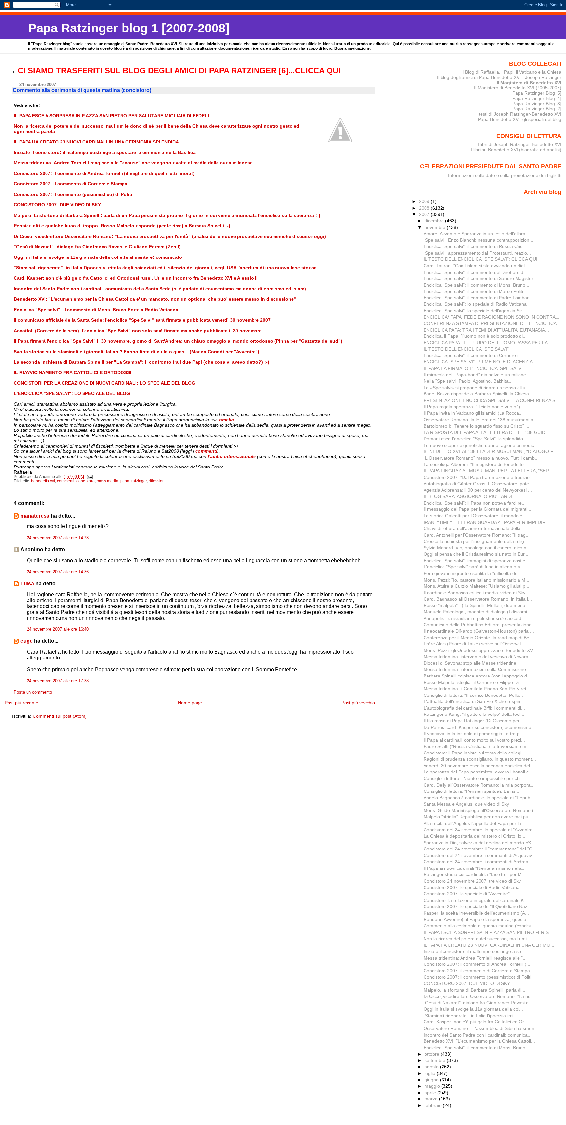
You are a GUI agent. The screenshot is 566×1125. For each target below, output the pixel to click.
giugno (432, 1079)
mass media (107, 481)
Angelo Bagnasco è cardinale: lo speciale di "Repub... (479, 797)
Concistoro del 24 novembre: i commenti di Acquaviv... (480, 855)
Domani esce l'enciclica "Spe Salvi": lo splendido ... (476, 438)
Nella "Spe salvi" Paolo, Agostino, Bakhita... (468, 381)
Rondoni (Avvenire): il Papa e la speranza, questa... (477, 919)
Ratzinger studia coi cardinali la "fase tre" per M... (475, 874)
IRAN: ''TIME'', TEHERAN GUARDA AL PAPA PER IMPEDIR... (487, 522)
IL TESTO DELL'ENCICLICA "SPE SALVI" (466, 349)
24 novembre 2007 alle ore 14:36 (58, 572)
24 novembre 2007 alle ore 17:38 (58, 681)
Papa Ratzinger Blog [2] (536, 108)
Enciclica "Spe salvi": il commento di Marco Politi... (475, 291)
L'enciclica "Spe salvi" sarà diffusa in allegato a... (474, 566)
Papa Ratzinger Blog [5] (536, 93)
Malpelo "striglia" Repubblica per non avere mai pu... (478, 816)
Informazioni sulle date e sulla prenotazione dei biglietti (504, 175)
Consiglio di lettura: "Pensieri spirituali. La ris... (471, 791)
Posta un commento (33, 692)
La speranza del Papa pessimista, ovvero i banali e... (478, 771)
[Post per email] (89, 477)
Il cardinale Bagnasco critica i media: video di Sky (474, 592)
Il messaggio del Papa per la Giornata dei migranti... (477, 509)
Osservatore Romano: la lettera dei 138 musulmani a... (480, 419)
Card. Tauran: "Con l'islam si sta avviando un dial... (476, 265)
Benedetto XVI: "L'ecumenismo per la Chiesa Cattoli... (479, 1041)
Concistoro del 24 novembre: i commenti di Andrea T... (480, 861)
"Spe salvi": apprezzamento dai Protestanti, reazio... (477, 253)
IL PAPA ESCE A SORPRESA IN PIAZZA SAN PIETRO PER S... (488, 932)
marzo (431, 1098)
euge (26, 641)
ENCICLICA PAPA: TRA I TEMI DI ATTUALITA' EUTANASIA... (486, 330)
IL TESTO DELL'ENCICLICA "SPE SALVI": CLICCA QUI (480, 259)
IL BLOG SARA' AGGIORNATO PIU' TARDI (468, 496)
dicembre (434, 220)
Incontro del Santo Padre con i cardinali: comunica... (478, 1035)
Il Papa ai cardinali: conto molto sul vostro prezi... (474, 740)
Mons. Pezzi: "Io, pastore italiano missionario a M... (476, 579)
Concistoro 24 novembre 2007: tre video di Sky (472, 881)
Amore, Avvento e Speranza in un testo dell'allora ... (477, 233)
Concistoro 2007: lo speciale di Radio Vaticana (471, 887)
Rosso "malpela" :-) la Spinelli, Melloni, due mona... (476, 605)
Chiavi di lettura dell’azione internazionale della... (474, 528)
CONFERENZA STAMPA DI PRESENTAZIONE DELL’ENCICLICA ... (492, 323)
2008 (425, 208)
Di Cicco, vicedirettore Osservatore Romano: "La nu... (479, 996)
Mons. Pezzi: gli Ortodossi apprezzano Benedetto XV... (480, 650)
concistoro (85, 481)
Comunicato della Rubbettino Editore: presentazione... (480, 624)
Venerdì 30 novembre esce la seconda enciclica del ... (479, 765)
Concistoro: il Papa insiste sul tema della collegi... (474, 752)
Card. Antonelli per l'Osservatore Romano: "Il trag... (477, 535)
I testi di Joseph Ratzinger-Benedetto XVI (518, 114)
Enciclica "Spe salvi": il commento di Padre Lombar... (478, 297)
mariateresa (34, 516)
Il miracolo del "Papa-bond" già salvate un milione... (477, 374)
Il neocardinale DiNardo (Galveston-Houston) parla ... (479, 631)
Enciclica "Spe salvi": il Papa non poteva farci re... (475, 502)
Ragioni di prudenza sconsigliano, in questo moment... (480, 759)
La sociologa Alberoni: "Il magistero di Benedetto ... (476, 464)
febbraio (433, 1105)
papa (124, 481)
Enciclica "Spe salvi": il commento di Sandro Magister (478, 278)
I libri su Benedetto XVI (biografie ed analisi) (516, 149)
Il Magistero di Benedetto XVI (529, 82)
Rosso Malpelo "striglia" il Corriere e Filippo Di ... (474, 682)
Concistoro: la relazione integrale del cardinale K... (476, 900)
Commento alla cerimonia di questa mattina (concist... (479, 925)
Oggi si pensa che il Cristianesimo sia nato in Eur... (476, 554)
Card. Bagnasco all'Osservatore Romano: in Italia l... (478, 598)
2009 (425, 201)
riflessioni (157, 481)
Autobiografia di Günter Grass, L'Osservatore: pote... (478, 483)
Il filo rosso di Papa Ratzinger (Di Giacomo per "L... (476, 720)
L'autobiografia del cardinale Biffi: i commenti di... (474, 708)
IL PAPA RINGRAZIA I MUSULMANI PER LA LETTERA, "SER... (488, 470)
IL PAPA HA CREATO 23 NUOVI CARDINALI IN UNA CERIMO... (489, 945)
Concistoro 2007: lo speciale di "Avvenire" (467, 893)
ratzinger (139, 481)
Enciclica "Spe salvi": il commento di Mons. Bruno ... (477, 285)
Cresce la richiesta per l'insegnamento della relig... (476, 541)
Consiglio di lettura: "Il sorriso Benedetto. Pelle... (473, 695)
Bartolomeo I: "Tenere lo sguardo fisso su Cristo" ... (476, 426)
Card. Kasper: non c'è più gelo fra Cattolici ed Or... (476, 1021)
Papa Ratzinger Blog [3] (536, 103)
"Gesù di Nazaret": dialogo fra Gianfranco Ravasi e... (478, 1002)
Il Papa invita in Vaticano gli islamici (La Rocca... (473, 413)
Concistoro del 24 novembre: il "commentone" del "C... (480, 848)
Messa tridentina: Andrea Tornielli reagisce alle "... (475, 958)
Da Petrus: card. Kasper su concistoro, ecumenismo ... (480, 727)
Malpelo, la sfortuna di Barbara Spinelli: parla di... (474, 990)
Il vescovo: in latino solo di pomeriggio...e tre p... (473, 733)
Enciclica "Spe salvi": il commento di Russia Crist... (476, 246)
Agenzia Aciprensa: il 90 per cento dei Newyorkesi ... (478, 490)
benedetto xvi (43, 481)
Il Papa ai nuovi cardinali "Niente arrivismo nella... (475, 868)
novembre (435, 227)
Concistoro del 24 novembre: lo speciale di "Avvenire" (479, 829)
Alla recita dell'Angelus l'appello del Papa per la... (474, 823)
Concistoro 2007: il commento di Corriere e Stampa (477, 970)
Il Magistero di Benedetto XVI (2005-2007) (517, 87)
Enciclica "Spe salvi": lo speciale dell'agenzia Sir (473, 310)
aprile (430, 1092)
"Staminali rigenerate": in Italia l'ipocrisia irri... (470, 1015)
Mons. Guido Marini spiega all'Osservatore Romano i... (480, 810)
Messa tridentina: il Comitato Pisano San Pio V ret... (477, 688)
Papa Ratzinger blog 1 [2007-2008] (129, 28)
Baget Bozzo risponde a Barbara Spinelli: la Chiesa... (478, 393)
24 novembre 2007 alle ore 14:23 (58, 538)
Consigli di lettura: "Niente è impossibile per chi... (474, 778)
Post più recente (21, 702)
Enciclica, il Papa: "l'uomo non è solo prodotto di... (475, 336)
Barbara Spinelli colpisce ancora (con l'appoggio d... (477, 675)
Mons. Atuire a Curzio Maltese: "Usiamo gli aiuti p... (476, 586)
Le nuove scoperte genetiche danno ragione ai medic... (481, 445)
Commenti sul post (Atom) (60, 716)
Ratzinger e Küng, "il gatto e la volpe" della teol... (474, 714)
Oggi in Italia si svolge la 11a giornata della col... (473, 1009)
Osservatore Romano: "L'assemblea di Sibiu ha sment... (481, 1028)
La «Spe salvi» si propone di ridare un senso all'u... (476, 387)
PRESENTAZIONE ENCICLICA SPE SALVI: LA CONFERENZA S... (491, 400)
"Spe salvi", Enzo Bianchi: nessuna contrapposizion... (478, 240)
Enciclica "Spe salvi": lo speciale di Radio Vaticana (475, 304)
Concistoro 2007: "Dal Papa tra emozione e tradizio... (479, 477)
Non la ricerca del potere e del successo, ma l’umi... (477, 938)
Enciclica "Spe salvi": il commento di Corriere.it (471, 355)
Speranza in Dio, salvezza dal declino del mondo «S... (479, 842)
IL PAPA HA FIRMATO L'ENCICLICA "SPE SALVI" (474, 368)
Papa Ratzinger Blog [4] (536, 98)
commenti (65, 481)
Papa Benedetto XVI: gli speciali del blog (519, 119)
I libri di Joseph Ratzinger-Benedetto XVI (519, 144)
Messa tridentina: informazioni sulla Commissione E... (479, 669)
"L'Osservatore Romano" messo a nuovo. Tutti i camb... (481, 458)
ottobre (432, 1054)
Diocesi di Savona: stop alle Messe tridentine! (471, 663)
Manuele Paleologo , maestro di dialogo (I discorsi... (477, 611)
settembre (435, 1060)
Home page (190, 702)
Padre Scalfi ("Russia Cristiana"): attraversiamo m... (477, 746)
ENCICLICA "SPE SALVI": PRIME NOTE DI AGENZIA (478, 361)
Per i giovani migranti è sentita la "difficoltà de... (472, 573)
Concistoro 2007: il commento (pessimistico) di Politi (477, 977)
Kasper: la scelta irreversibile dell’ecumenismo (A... (476, 913)
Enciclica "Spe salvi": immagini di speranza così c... (476, 560)
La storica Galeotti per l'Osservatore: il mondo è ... (476, 515)
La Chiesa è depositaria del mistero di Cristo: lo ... (475, 836)
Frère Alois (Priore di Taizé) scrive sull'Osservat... (474, 643)
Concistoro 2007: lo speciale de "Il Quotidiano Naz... (477, 906)
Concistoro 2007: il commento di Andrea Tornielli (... (477, 964)
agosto (432, 1066)
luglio (430, 1073)
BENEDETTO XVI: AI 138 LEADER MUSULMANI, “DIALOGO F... (490, 451)
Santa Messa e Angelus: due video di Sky (466, 804)
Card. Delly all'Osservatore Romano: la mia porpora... (479, 785)
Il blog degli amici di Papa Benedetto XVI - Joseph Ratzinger (499, 77)
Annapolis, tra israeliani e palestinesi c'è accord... (474, 618)
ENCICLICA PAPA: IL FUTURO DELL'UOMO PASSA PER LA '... (489, 342)
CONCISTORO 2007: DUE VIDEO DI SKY (467, 983)
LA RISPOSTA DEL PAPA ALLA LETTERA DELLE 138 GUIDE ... (489, 432)
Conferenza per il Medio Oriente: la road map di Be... (478, 637)
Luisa (27, 583)
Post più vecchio (358, 702)
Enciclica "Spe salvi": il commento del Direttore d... (475, 272)
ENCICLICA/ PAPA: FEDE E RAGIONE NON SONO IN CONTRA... (491, 317)
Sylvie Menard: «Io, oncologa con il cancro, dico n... (477, 547)
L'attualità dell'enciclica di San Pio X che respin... (474, 701)
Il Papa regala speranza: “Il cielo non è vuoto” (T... (475, 406)
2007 (425, 214)
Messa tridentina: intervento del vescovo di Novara (476, 656)
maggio (432, 1086)
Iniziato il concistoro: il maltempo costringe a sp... (474, 951)
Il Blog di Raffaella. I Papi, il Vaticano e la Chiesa (511, 72)
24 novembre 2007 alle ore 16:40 (58, 629)
